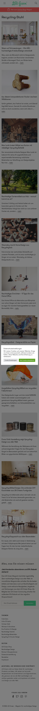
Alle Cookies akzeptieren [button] (27, 360)
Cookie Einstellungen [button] (11, 360)
